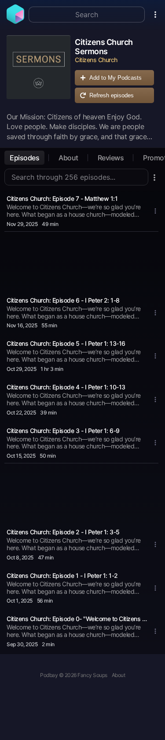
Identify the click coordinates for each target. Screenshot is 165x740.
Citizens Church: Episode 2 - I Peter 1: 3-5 (63, 532)
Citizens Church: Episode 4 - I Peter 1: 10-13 (66, 387)
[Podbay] (15, 21)
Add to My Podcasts (115, 77)
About (68, 157)
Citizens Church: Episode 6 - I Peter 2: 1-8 (63, 300)
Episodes (24, 157)
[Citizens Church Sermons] (38, 71)
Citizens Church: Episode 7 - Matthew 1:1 (62, 198)
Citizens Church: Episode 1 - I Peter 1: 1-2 (62, 575)
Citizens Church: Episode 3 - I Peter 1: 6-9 (63, 430)
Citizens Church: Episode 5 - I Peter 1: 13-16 (66, 343)
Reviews (111, 157)
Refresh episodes (111, 95)
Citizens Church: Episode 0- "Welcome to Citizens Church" (77, 618)
